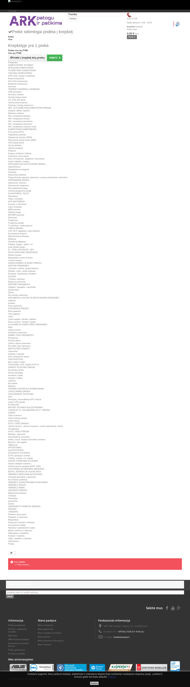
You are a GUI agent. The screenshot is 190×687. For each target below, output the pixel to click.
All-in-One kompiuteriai (18, 81)
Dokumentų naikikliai (17, 175)
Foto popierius (14, 314)
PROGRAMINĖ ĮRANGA (18, 180)
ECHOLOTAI (13, 405)
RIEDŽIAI (12, 509)
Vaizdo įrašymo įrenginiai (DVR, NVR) (24, 466)
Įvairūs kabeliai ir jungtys (19, 161)
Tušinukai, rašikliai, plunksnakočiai (23, 268)
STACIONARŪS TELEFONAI (20, 394)
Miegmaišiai (13, 520)
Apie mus (12, 636)
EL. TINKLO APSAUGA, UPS (21, 250)
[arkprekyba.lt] (95, 5)
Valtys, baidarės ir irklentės (19, 538)
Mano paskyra (47, 620)
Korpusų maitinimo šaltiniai (19, 153)
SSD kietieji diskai (16, 143)
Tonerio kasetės (15, 260)
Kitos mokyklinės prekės (18, 357)
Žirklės (11, 292)
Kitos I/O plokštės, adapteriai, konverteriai (26, 159)
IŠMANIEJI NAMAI (16, 488)
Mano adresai (44, 637)
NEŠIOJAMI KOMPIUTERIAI (21, 68)
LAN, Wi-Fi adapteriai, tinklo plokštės (24, 231)
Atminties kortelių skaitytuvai (20, 105)
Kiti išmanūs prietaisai (17, 480)
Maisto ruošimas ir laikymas (20, 530)
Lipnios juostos (14, 330)
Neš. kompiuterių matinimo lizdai (22, 127)
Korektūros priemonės (17, 332)
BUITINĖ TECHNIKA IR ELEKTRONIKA (25, 407)
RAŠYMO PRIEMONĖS (18, 266)
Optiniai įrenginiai (15, 148)
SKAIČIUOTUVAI (15, 359)
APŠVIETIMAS (15, 447)
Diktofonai (12, 217)
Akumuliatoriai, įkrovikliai (19, 437)
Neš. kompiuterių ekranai (19, 119)
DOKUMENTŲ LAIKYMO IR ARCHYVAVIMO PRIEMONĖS (33, 298)
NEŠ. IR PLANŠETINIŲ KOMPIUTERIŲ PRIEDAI (29, 108)
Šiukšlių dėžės (14, 340)
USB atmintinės (15, 92)
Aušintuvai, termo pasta (18, 156)
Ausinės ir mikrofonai (17, 204)
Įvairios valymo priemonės (19, 343)
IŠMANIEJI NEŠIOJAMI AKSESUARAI (25, 474)
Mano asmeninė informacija (50, 641)
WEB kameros (14, 209)
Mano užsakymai (45, 625)
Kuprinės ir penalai (16, 354)
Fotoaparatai (13, 429)
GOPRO (11, 413)
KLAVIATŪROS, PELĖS (18, 193)
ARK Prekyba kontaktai (18, 639)
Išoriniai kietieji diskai (17, 97)
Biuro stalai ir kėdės (16, 362)
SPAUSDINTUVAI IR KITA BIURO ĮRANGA (27, 164)
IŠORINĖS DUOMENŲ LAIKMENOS (24, 89)
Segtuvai (12, 300)
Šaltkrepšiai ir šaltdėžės (18, 533)
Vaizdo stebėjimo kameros (19, 464)
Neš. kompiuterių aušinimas (20, 124)
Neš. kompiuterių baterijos (19, 116)
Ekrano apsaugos (15, 373)
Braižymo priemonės (17, 282)
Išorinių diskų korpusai (17, 102)
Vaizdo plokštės (15, 145)
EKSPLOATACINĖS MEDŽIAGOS (23, 252)
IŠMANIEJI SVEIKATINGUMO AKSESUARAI (28, 482)
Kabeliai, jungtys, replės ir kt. (20, 244)
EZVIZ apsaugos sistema (19, 455)
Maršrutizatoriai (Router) (18, 236)
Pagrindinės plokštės (17, 135)
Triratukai (12, 496)
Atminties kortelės (16, 94)
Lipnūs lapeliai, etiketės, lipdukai (22, 319)
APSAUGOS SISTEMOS (19, 453)
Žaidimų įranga (14, 212)
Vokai (10, 316)
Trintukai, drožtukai (16, 279)
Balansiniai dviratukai (17, 493)
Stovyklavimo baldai (17, 525)
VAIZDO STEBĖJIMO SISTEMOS (23, 461)
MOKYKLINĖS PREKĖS (19, 349)
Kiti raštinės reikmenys (18, 295)
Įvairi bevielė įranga (16, 247)
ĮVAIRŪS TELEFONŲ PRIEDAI (21, 367)
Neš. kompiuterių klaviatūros (20, 121)
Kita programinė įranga (17, 188)
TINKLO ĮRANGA (15, 228)
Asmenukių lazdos (16, 370)
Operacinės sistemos (17, 183)
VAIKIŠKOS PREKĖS (17, 490)
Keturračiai (12, 501)
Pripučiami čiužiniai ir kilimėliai (21, 522)
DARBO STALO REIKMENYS (21, 335)
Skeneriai (12, 172)
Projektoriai (13, 220)
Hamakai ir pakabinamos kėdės (21, 528)
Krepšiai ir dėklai (15, 378)
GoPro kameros (15, 415)
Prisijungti (12, 11)
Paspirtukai (13, 498)
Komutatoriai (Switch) (17, 234)
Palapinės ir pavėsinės (18, 517)
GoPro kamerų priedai (17, 418)
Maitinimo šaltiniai (16, 113)
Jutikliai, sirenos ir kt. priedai (20, 458)
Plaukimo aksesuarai (17, 514)
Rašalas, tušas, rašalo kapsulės (22, 271)
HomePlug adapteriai (17, 242)
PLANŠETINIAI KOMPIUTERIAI (22, 70)
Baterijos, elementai (16, 434)
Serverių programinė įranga (19, 191)
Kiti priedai (12, 383)
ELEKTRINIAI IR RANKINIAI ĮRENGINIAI (26, 469)
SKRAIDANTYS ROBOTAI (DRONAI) (24, 506)
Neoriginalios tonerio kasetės (20, 258)
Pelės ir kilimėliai (15, 199)
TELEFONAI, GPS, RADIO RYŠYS (23, 365)
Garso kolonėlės (15, 207)
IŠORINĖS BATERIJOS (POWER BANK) (26, 389)
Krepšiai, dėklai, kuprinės (19, 110)
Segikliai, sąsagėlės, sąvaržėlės (22, 287)
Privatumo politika (16, 654)
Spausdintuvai (14, 167)
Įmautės (11, 303)
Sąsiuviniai (13, 351)
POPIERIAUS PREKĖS (18, 308)
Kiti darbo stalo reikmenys (19, 346)
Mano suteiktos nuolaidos (50, 633)
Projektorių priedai (16, 223)
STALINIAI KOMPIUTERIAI (20, 73)
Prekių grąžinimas (16, 650)
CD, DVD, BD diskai (17, 100)
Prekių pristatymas (16, 625)
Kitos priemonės (15, 306)
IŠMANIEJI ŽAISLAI (17, 485)
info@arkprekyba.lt (121, 637)
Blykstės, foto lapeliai (17, 442)
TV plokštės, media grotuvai (20, 225)
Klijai (10, 327)
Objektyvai (12, 445)
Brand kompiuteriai (16, 78)
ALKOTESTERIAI (16, 450)
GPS (10, 397)
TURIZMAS (13, 512)
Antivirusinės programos (18, 185)
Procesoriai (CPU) (16, 132)
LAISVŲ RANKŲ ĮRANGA (19, 391)
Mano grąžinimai (45, 629)
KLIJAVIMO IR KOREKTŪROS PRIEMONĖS (27, 324)
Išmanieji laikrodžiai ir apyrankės (22, 477)
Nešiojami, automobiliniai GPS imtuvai (24, 399)
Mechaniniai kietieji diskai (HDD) (22, 140)
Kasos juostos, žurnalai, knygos (22, 322)
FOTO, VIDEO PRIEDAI (18, 431)
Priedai (11, 544)
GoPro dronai (13, 421)
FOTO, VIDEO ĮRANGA (18, 423)
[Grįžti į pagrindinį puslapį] (11, 553)
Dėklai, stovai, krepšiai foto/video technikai (26, 439)
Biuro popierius (14, 311)
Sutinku (94, 683)
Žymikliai (12, 276)
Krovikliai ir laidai (15, 375)
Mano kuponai (44, 644)
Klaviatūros (13, 196)
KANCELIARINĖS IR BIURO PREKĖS (25, 263)
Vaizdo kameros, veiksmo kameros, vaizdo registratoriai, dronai (35, 426)
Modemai (12, 239)
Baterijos (12, 386)
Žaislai (11, 504)
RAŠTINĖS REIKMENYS (19, 284)
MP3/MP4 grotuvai (16, 215)
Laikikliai (12, 381)
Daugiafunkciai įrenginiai (18, 169)
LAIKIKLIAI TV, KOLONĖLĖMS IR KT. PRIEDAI (29, 410)
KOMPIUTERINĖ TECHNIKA (20, 65)
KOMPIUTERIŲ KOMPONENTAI (22, 129)
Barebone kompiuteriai (17, 84)
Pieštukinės (13, 338)
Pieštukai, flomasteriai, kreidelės (22, 274)
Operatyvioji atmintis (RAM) (20, 137)
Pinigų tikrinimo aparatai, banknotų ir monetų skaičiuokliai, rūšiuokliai (37, 177)
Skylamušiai (13, 290)
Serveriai (12, 86)
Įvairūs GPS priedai (16, 402)
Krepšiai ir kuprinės (16, 536)
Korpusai (12, 151)
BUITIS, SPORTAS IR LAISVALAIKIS (24, 472)
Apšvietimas (13, 541)
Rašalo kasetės (15, 255)
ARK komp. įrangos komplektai (21, 76)
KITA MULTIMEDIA (16, 201)
